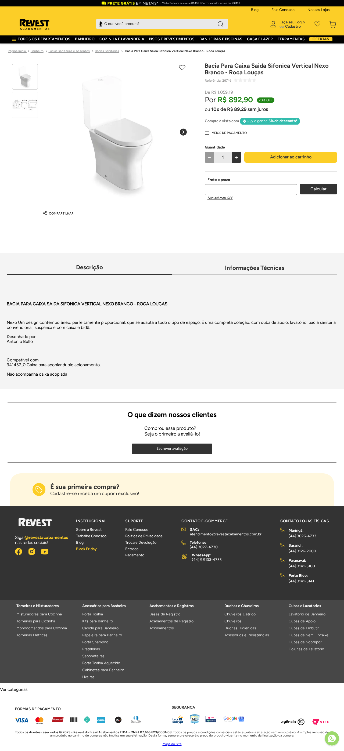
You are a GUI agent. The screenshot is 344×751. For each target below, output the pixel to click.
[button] (226, 133)
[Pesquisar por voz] (100, 23)
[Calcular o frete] (318, 189)
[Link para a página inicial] (17, 51)
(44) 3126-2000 (302, 551)
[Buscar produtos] (220, 24)
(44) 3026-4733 (302, 536)
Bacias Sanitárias (107, 51)
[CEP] (251, 186)
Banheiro (37, 51)
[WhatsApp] (332, 739)
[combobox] (162, 24)
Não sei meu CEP (220, 198)
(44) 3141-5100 (302, 566)
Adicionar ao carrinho (290, 156)
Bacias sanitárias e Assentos (69, 51)
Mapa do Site (172, 744)
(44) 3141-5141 (301, 581)
